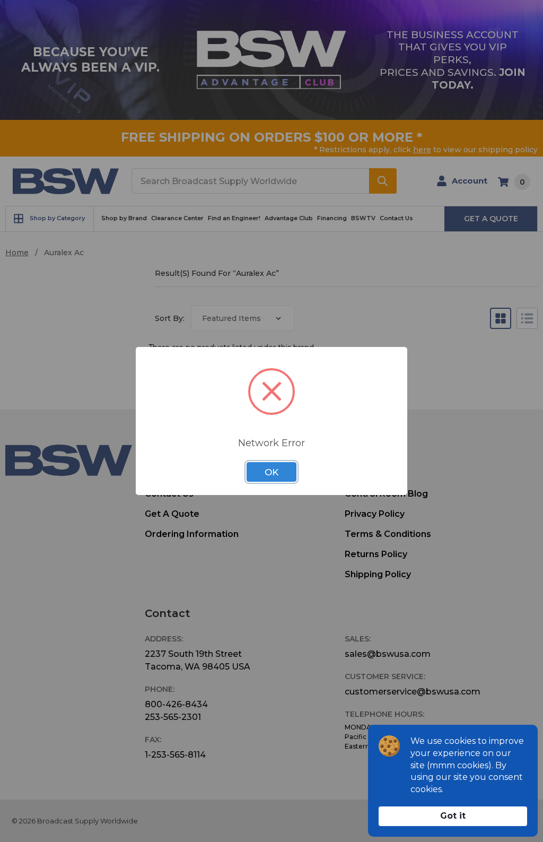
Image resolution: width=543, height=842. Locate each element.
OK (271, 472)
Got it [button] (453, 816)
